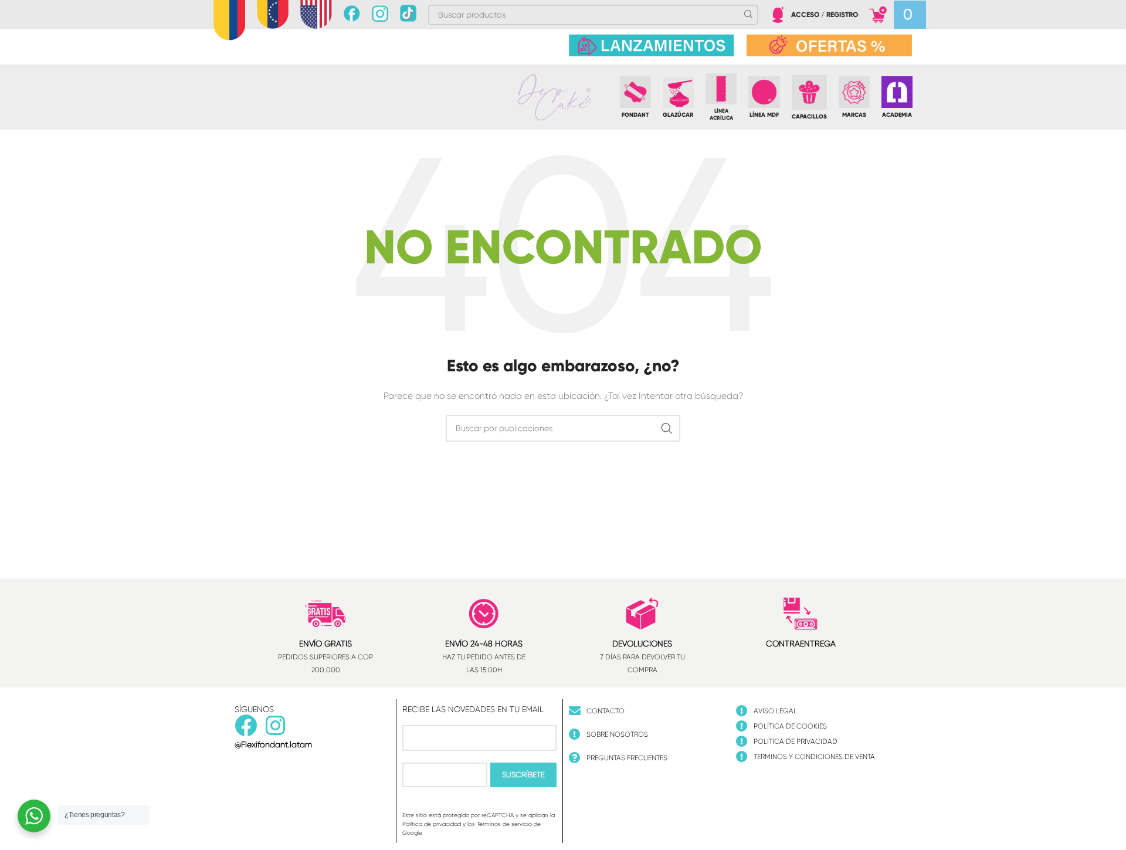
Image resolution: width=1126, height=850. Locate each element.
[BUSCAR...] (666, 428)
